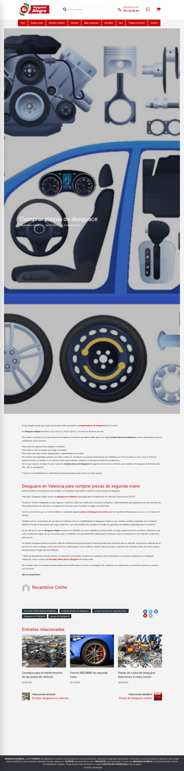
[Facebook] (145, 612)
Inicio (23, 23)
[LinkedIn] (156, 612)
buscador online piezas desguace (40, 611)
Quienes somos (37, 23)
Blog (120, 23)
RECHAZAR (97, 768)
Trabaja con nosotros (136, 23)
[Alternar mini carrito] (159, 9)
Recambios (109, 23)
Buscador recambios (57, 23)
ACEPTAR (87, 768)
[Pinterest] (145, 616)
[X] (151, 612)
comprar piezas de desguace (75, 611)
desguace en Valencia (67, 496)
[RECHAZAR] (180, 763)
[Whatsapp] (148, 9)
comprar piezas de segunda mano (110, 611)
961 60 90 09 (131, 10)
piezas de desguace (59, 616)
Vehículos (74, 23)
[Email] (151, 616)
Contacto (154, 23)
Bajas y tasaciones (91, 23)
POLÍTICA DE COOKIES (113, 764)
